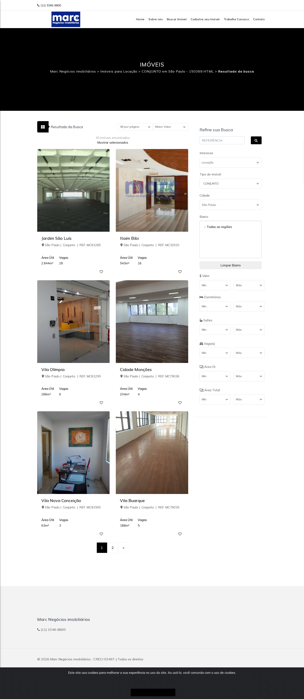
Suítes (207, 320)
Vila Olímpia (53, 369)
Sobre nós (155, 19)
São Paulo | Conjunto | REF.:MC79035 (151, 507)
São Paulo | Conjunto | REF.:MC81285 (73, 245)
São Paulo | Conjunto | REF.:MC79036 (151, 376)
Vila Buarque (132, 500)
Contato (259, 19)
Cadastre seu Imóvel (205, 19)
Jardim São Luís (56, 238)
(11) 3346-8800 (51, 5)
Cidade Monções (136, 369)
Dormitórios (212, 297)
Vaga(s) (209, 344)
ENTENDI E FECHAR (153, 692)
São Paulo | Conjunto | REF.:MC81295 (73, 376)
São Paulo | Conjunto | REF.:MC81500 (73, 507)
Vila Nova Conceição (61, 500)
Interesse (206, 153)
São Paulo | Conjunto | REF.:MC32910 (151, 245)
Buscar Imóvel (177, 19)
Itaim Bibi (129, 238)
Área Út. (209, 367)
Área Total (211, 390)
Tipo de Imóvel (210, 174)
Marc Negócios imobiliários (70, 659)
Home (140, 19)
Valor (205, 276)
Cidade (205, 195)
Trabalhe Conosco (236, 19)
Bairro (204, 217)
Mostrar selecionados (112, 142)
